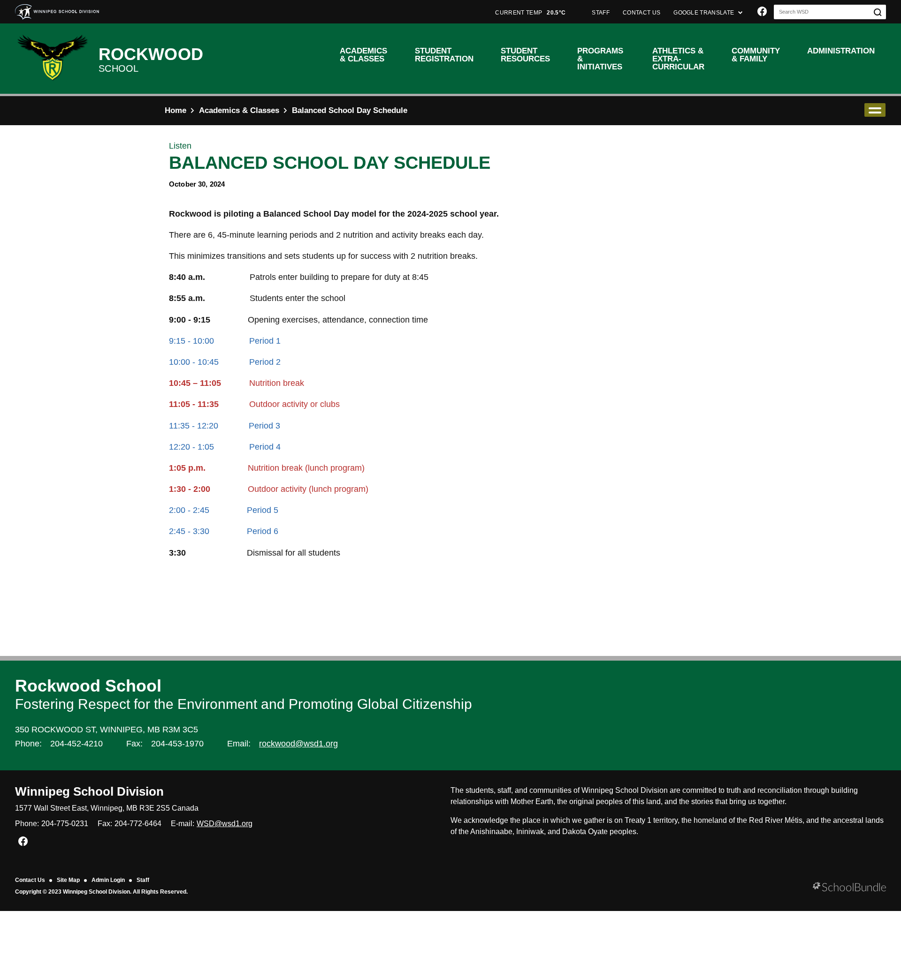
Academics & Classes (363, 54)
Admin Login (108, 880)
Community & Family (756, 54)
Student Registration (444, 54)
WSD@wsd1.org (224, 824)
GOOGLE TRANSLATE (704, 12)
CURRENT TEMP (530, 12)
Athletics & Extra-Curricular (678, 58)
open (875, 110)
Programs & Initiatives (600, 58)
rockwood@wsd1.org (298, 743)
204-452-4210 (76, 743)
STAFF (601, 12)
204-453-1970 (177, 743)
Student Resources (525, 54)
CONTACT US (641, 12)
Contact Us (30, 880)
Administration (841, 50)
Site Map (68, 880)
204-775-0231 (64, 824)
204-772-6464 (138, 824)
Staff (143, 880)
